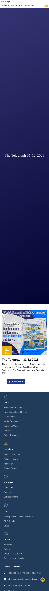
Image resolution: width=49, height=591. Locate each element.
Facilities (8, 544)
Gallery (7, 549)
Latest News (9, 417)
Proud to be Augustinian (14, 558)
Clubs (6, 526)
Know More (17, 382)
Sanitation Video (11, 426)
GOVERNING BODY (13, 554)
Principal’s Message (13, 407)
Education (8, 487)
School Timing (10, 468)
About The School (12, 454)
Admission (8, 431)
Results (7, 492)
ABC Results (9, 521)
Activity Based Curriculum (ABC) (18, 516)
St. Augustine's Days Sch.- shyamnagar (18, 6)
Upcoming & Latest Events (15, 412)
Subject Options (11, 497)
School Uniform (11, 459)
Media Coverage (11, 421)
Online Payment (11, 435)
